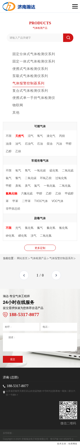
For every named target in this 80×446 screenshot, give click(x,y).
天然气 (19, 135)
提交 (12, 359)
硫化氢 (54, 170)
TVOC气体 (41, 200)
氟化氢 (51, 227)
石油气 (29, 143)
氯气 (18, 177)
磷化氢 (22, 235)
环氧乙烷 (46, 177)
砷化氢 (10, 235)
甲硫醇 (69, 193)
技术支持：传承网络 (67, 443)
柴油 (49, 143)
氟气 (40, 227)
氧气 (18, 170)
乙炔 (18, 151)
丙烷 (62, 135)
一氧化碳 (40, 170)
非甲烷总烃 (13, 208)
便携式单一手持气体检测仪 (33, 97)
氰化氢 (63, 227)
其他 (16, 112)
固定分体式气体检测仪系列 (33, 53)
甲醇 (69, 143)
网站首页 (22, 258)
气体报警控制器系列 (28, 83)
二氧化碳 (30, 177)
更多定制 (40, 248)
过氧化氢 (61, 177)
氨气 (9, 177)
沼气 (31, 135)
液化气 (51, 135)
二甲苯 (26, 200)
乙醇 (9, 151)
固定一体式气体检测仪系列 (33, 61)
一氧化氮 (49, 185)
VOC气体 (57, 200)
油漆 (9, 143)
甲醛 (9, 185)
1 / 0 (40, 275)
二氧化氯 (46, 235)
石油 (40, 143)
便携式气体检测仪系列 (30, 68)
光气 (18, 227)
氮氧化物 (11, 193)
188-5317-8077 (17, 386)
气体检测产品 (38, 258)
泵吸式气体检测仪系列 (30, 75)
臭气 (28, 185)
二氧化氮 (65, 185)
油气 (18, 143)
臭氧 (18, 185)
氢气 (40, 135)
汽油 (59, 143)
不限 (9, 135)
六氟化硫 (27, 193)
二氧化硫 (68, 170)
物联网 (17, 104)
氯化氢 (29, 227)
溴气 (33, 235)
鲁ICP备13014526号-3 (61, 438)
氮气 (37, 185)
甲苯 (15, 200)
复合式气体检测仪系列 (30, 90)
